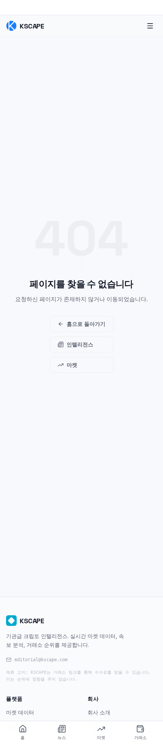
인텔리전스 (80, 344)
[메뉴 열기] (150, 26)
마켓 (72, 365)
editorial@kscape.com (40, 659)
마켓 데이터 (20, 712)
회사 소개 (99, 712)
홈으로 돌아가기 (86, 324)
